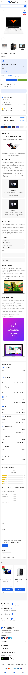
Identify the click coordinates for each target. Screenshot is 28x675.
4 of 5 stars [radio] (14, 494)
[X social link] (6, 87)
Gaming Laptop (23, 10)
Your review (5, 502)
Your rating (5, 494)
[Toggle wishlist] (11, 567)
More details (22, 117)
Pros (3, 518)
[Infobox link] (7, 604)
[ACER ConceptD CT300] (20, 572)
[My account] (25, 2)
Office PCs (17, 581)
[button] (2, 26)
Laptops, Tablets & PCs (7, 10)
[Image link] (7, 627)
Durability (4, 498)
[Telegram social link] (11, 87)
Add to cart (11, 79)
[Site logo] (13, 1)
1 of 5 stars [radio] (11, 494)
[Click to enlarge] (2, 38)
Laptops (16, 10)
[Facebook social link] (4, 87)
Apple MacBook (5, 581)
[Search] (25, 6)
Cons (3, 523)
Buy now (22, 79)
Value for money (6, 496)
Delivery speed (5, 500)
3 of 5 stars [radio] (13, 494)
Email (3, 535)
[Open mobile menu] (1, 2)
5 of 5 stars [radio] (15, 494)
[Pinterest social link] (7, 87)
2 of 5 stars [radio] (12, 494)
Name (4, 529)
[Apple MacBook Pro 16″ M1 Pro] (7, 572)
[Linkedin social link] (9, 87)
